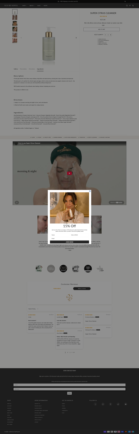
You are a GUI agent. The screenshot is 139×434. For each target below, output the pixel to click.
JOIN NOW (69, 242)
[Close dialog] (90, 191)
